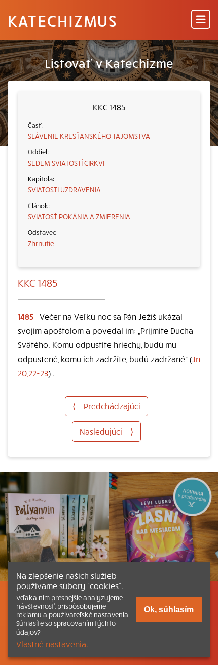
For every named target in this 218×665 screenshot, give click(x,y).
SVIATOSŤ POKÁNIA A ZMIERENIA (79, 216)
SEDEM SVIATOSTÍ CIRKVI (66, 162)
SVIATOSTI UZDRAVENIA (64, 189)
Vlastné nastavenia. (52, 644)
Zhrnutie (41, 243)
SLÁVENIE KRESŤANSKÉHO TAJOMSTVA (89, 135)
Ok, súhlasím (169, 609)
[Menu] (200, 20)
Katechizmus (62, 20)
